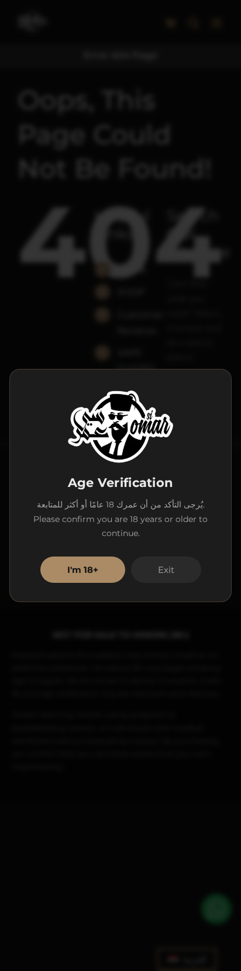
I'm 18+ (82, 569)
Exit (166, 569)
